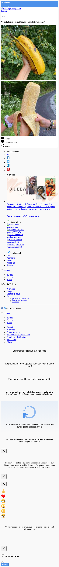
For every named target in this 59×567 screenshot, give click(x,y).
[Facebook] (32, 158)
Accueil (10, 327)
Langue (6, 270)
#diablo (10, 260)
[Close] (4, 451)
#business (11, 263)
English (10, 274)
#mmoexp (11, 258)
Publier (5, 564)
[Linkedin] (32, 166)
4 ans (3, 16)
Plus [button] (8, 296)
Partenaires (15, 301)
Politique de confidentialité (20, 298)
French (10, 277)
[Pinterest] (32, 169)
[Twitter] (32, 162)
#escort (10, 265)
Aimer (7, 139)
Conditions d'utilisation (19, 300)
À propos (11, 289)
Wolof (9, 279)
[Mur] (32, 154)
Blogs (9, 291)
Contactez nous (13, 294)
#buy (9, 255)
